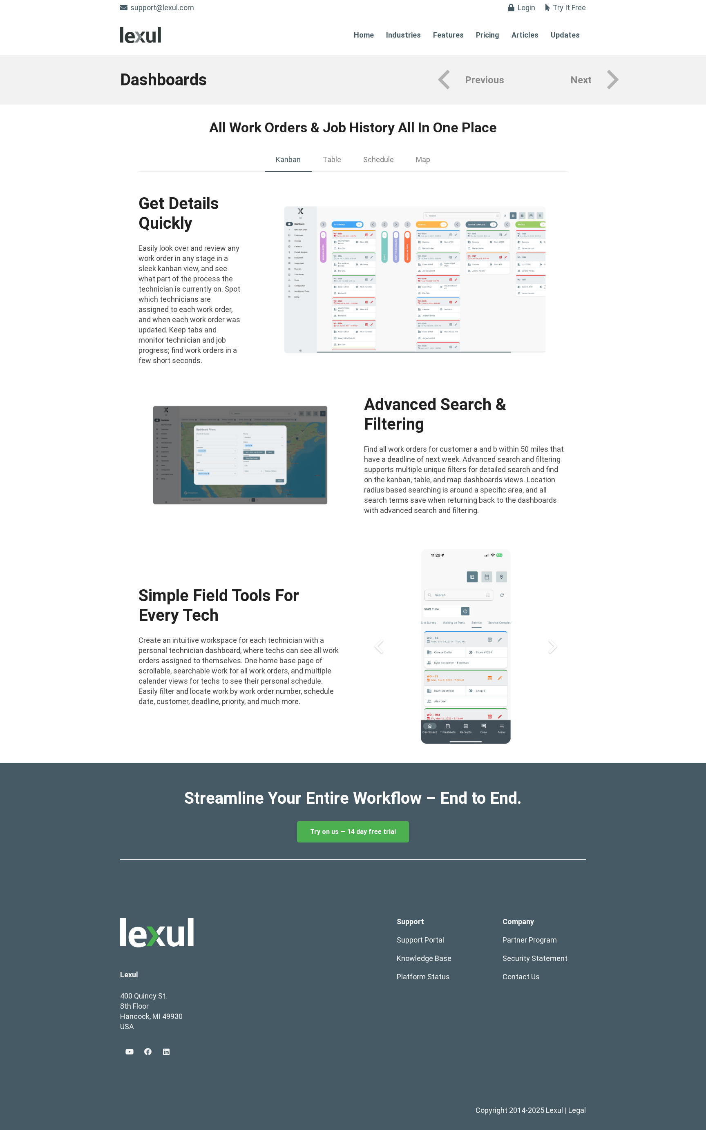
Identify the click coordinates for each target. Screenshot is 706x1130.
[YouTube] (129, 1052)
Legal (577, 1110)
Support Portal (420, 940)
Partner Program (530, 940)
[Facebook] (148, 1052)
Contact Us (521, 976)
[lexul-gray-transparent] (140, 35)
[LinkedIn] (166, 1052)
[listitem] (353, 798)
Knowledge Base (424, 958)
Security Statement (535, 958)
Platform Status (423, 976)
